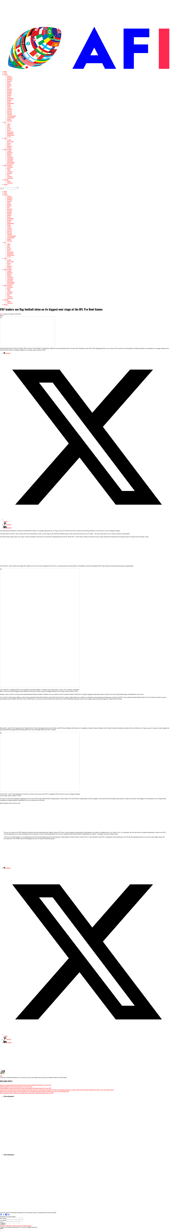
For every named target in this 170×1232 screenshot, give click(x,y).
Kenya (9, 143)
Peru (8, 175)
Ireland (9, 95)
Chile (8, 170)
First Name (3, 1218)
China (8, 124)
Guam (9, 181)
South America (8, 165)
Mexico (9, 154)
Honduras (10, 152)
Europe (6, 74)
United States (11, 162)
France (9, 101)
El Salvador (10, 163)
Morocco (9, 146)
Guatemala (10, 159)
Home (5, 71)
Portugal (9, 81)
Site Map (9, 1225)
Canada (9, 151)
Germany (9, 109)
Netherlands (10, 103)
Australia (6, 179)
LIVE (5, 73)
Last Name (3, 1220)
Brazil (8, 168)
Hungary (9, 79)
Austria (9, 76)
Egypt (8, 144)
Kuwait (9, 128)
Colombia (10, 171)
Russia (9, 97)
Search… (6, 184)
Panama (9, 155)
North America (8, 149)
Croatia (9, 108)
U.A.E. (9, 136)
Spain (8, 82)
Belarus (9, 84)
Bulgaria (9, 100)
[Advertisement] (53, 551)
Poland (9, 119)
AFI (1, 314)
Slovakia (9, 113)
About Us (2, 1225)
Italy (8, 87)
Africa (5, 138)
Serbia (9, 105)
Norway (9, 111)
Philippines (10, 133)
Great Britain (10, 117)
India (8, 125)
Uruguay (9, 176)
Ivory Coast (10, 141)
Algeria (9, 140)
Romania (9, 89)
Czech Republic (11, 116)
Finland (9, 93)
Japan (8, 130)
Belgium (9, 92)
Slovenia (9, 120)
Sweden (9, 90)
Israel (8, 127)
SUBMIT (3, 1224)
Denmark (9, 78)
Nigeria (9, 148)
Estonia (9, 85)
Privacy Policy (27, 1225)
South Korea (10, 135)
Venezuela (10, 178)
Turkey (9, 106)
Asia (5, 122)
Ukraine (9, 114)
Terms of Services (17, 1225)
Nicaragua (10, 160)
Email (1, 1222)
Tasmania (9, 183)
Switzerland (10, 98)
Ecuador (9, 173)
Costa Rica (10, 157)
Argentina (10, 167)
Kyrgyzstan (10, 132)
